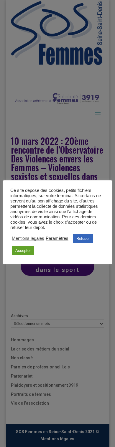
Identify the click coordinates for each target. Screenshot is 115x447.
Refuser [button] (83, 238)
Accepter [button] (23, 250)
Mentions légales (28, 238)
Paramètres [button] (57, 238)
